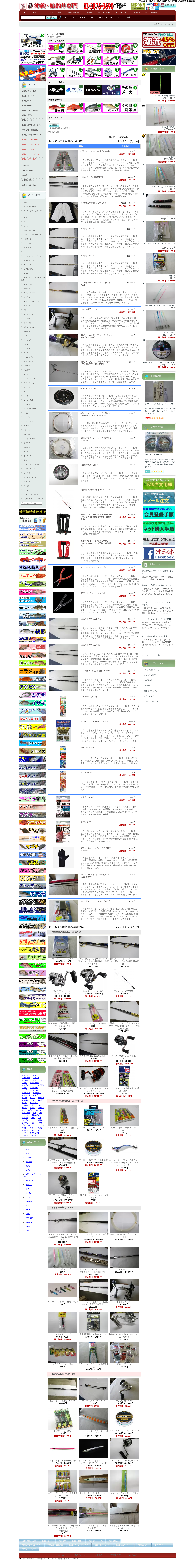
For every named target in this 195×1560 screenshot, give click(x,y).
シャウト (27, 335)
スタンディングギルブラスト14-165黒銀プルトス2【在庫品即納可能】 (62, 1237)
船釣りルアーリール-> (30, 140)
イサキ (82, 17)
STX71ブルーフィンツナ (94, 1127)
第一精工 (27, 374)
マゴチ (24, 1128)
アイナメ (25, 1075)
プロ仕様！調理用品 (30, 130)
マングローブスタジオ (31, 464)
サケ (33, 1105)
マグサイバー (124, 1269)
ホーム (24, 13)
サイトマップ (149, 696)
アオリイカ (26, 1078)
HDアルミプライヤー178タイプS (93, 593)
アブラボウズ (34, 1083)
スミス (26, 353)
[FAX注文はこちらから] (159, 479)
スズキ (29, 1110)
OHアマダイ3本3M (88, 772)
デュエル (27, 391)
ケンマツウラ (28, 314)
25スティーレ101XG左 (93, 991)
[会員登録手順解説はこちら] (159, 507)
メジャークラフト (30, 469)
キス (33, 1100)
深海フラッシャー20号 (63, 1364)
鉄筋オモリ (171, 216)
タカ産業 (27, 366)
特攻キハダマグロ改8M (62, 959)
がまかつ (27, 297)
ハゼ (33, 1118)
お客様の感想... (28, 180)
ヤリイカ (25, 1135)
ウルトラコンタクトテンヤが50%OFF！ (157, 619)
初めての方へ (121, 13)
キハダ (40, 1100)
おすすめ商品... (28, 170)
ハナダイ (25, 1120)
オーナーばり (28, 288)
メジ (33, 1130)
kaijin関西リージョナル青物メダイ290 (95, 671)
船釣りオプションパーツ (31, 125)
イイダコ (41, 1085)
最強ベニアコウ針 (124, 1364)
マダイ (32, 1128)
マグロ (41, 1125)
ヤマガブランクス (30, 477)
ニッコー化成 (28, 400)
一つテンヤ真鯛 (36, 1120)
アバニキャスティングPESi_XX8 (93, 1160)
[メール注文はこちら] (159, 493)
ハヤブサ (27, 417)
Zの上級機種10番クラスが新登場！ (155, 636)
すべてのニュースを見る (151, 655)
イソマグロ (34, 1088)
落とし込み (26, 1093)
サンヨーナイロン (30, 327)
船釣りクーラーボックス (31, 135)
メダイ (40, 1130)
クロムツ (25, 1105)
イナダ (24, 1090)
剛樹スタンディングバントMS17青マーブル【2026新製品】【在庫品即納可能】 (93, 961)
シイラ (32, 1108)
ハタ (39, 1118)
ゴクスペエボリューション (33, 234)
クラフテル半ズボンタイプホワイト (94, 203)
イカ (27, 1149)
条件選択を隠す (54, 37)
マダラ (40, 1128)
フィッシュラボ (29, 439)
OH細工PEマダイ (87, 797)
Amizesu (27, 252)
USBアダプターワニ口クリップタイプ (95, 901)
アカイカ (36, 1078)
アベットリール (29, 230)
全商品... (25, 175)
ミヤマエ (27, 217)
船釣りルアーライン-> (30, 154)
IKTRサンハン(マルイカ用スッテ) (63, 1302)
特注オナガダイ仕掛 (88, 388)
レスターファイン (30, 239)
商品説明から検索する (62, 128)
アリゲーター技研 (30, 206)
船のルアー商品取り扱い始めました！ (156, 585)
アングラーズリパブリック (33, 256)
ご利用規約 (136, 13)
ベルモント (28, 451)
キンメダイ (34, 1103)
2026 (27, 1153)
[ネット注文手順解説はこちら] (159, 522)
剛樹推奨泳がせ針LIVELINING (93, 1334)
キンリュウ (28, 305)
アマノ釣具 (28, 247)
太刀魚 (90, 17)
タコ (40, 1113)
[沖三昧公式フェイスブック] (159, 548)
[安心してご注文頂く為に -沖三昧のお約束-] (159, 536)
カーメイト (28, 490)
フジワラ (27, 443)
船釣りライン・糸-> (30, 110)
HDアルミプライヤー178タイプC (93, 567)
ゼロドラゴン (28, 357)
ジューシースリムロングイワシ (124, 1493)
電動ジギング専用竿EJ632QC (62, 1401)
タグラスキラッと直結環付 (165, 96)
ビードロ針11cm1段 (63, 1269)
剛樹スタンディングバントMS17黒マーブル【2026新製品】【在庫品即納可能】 (124, 1026)
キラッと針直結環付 (167, 127)
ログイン (169, 24)
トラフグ (25, 1118)
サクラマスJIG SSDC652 (93, 1401)
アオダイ (34, 1075)
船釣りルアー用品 (29, 159)
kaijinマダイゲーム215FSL (91, 619)
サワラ (24, 1108)
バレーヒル (28, 430)
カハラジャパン (29, 293)
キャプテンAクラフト (31, 301)
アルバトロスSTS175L (124, 991)
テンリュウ (28, 387)
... (128, 141)
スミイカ (38, 1110)
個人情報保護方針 (150, 675)
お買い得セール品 (29, 91)
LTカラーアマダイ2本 (89, 697)
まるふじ (27, 460)
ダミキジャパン (29, 378)
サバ (39, 1105)
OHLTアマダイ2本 (88, 748)
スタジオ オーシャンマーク (33, 499)
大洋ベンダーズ (29, 361)
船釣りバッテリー (29, 120)
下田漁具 (27, 331)
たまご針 (172, 157)
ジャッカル (28, 340)
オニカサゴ (110, 17)
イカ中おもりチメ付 (63, 1334)
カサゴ (35, 1095)
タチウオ (25, 1115)
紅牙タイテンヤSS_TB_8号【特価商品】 (96, 151)
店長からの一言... (29, 185)
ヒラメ (33, 1123)
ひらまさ (29, 1201)
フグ (66, 17)
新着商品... (26, 166)
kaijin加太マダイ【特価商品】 (92, 177)
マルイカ (99, 17)
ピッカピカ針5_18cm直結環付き (162, 187)
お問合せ (89, 13)
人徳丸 (26, 344)
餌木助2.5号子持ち (62, 1431)
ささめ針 (27, 318)
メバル (24, 1133)
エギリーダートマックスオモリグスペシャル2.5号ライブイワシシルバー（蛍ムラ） (124, 1162)
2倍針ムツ (171, 276)
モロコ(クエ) (34, 1133)
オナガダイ (37, 1093)
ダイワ (26, 222)
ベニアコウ (32, 1125)
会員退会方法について (152, 701)
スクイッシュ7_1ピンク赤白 (93, 1023)
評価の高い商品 (74, 13)
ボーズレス (28, 456)
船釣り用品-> (27, 115)
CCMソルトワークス (31, 494)
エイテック (28, 265)
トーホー (27, 396)
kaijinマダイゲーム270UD (90, 645)
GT (23, 1110)
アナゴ (24, 1083)
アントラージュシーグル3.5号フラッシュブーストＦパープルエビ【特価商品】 (62, 1528)
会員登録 (158, 24)
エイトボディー (29, 269)
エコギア (27, 273)
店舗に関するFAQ (104, 13)
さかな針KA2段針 (168, 333)
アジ (40, 1080)
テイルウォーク (29, 383)
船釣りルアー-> (28, 149)
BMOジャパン (29, 434)
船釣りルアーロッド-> (30, 144)
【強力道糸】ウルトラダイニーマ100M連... (158, 362)
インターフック (29, 260)
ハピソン (27, 413)
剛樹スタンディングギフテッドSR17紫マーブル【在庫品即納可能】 (124, 961)
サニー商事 (28, 323)
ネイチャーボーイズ (31, 408)
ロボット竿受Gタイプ (89, 309)
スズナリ (27, 348)
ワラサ (33, 1135)
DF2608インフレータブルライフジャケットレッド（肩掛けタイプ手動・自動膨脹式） (96, 543)
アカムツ (25, 1080)
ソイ (34, 1113)
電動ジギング (36, 1115)
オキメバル (34, 1090)
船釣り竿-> (26, 101)
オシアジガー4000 (124, 1401)
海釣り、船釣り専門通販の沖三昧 (64, 1559)
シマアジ (74, 17)
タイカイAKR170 (87, 229)
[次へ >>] (134, 141)
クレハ (26, 310)
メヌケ (119, 17)
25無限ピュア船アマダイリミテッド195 (95, 490)
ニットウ (27, 404)
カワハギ (41, 1098)
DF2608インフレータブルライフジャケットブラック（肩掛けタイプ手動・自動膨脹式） (96, 517)
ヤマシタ (27, 481)
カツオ (24, 1098)
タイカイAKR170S (88, 256)
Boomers (27, 447)
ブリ (23, 1125)
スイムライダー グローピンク (62, 1460)
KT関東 (26, 486)
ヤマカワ (27, 473)
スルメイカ (26, 1113)
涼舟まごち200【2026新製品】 (93, 1056)
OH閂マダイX (86, 822)
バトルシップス (29, 421)
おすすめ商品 (48, 13)
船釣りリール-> (28, 96)
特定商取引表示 (151, 13)
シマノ (26, 226)
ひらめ (28, 1226)
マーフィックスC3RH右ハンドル (124, 1460)
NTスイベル (28, 284)
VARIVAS (27, 426)
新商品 (35, 13)
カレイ (32, 1098)
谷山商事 (27, 370)
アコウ (33, 1080)
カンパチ (25, 1100)
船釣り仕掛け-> (28, 106)
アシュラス (28, 243)
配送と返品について (151, 670)
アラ (33, 1085)
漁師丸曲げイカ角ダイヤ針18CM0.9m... (160, 305)
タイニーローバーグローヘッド (93, 1493)
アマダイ (25, 1085)
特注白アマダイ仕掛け (89, 465)
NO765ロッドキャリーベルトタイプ (94, 722)
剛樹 (25, 202)
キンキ (24, 1103)
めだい (28, 1230)
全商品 (60, 13)
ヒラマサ (25, 1123)
